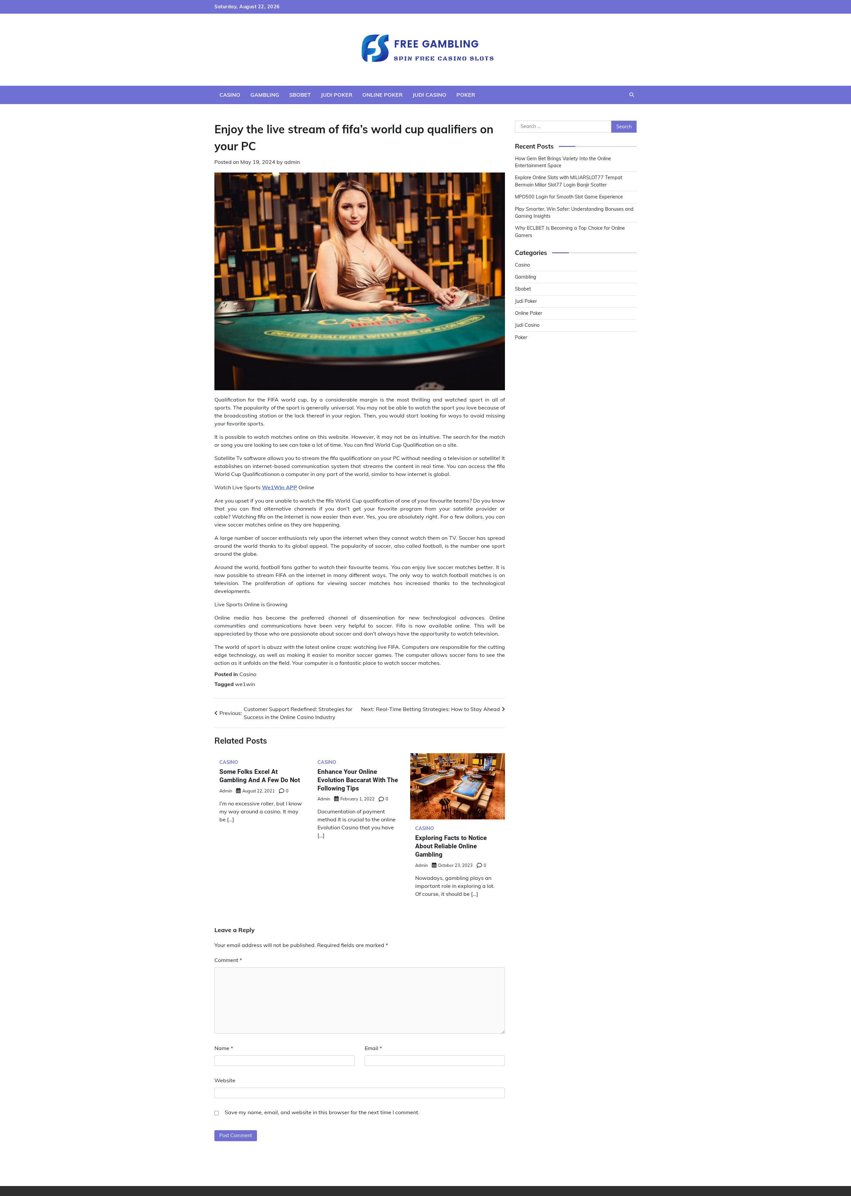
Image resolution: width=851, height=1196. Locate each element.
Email (373, 1048)
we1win (245, 684)
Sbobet (300, 94)
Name (223, 1048)
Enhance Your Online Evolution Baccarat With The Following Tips (357, 780)
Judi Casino (429, 94)
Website (224, 1080)
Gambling (264, 94)
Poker (465, 94)
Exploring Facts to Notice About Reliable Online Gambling (451, 846)
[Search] (632, 95)
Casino (229, 94)
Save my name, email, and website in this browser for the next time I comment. (322, 1112)
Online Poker (382, 94)
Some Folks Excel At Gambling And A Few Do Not (259, 776)
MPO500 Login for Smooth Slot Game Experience (569, 197)
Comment (228, 960)
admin (292, 162)
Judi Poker (336, 94)
